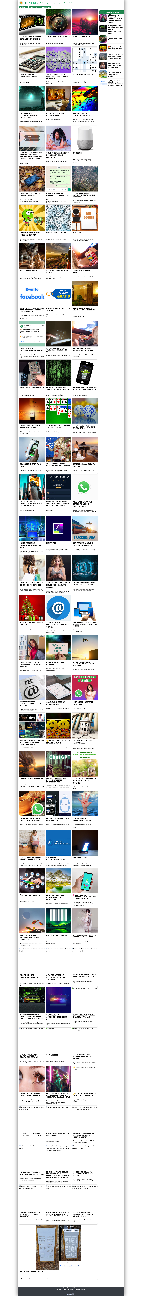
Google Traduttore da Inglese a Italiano (84, 1016)
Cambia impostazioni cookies (73, 1289)
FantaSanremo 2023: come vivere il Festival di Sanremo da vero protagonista (58, 503)
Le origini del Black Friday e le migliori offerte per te (31, 1134)
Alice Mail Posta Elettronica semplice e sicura (57, 624)
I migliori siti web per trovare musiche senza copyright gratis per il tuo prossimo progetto (83, 120)
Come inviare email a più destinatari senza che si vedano (83, 1174)
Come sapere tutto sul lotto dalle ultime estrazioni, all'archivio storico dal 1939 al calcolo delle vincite (84, 433)
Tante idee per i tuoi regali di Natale (28, 629)
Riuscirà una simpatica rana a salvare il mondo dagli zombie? (31, 240)
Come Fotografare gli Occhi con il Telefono (30, 1094)
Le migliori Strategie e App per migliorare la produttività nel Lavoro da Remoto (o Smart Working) (57, 1174)
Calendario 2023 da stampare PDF (55, 703)
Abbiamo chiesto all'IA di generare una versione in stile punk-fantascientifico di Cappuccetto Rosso (58, 786)
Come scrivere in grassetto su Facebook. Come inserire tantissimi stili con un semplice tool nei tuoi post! (32, 356)
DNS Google (78, 233)
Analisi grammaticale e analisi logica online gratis (84, 309)
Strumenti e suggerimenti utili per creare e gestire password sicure (31, 162)
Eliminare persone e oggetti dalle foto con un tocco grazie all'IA (83, 942)
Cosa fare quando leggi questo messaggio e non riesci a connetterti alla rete (31, 552)
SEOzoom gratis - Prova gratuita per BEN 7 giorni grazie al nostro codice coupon (84, 1141)
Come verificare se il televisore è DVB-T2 (30, 426)
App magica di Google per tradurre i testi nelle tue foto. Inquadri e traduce (37, 1278)
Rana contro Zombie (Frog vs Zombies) (30, 234)
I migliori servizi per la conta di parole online (56, 239)
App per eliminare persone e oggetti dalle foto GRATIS (84, 936)
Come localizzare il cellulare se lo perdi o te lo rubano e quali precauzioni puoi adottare (31, 200)
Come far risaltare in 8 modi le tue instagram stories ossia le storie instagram (30, 1179)
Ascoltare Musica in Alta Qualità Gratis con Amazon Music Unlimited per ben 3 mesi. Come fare (57, 1220)
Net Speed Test (80, 857)
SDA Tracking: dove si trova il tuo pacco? (83, 544)
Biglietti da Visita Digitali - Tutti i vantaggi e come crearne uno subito (57, 669)
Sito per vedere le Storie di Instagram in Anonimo (57, 977)
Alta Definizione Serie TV (32, 388)
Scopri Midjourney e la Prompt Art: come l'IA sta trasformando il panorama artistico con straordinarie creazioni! (57, 1102)
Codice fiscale (73, 1292)
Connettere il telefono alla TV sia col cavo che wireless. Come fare (30, 671)
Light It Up (51, 543)
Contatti (83, 1289)
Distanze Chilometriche (31, 778)
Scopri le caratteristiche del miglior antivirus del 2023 (84, 1220)
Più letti (64, 1287)
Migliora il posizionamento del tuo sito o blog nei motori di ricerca (84, 1135)
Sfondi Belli (52, 1055)
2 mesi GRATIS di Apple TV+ (26, 748)
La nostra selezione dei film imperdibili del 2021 (84, 277)
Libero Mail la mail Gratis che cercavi (29, 1056)
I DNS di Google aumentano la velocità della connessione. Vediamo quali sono (83, 240)
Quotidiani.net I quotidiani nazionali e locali (30, 977)
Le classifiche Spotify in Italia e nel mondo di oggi (31, 470)
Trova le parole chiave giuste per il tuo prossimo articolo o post (57, 76)
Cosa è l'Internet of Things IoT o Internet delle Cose (84, 583)
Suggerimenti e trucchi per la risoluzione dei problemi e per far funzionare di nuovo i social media (83, 826)
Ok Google (77, 153)
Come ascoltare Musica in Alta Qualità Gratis (57, 1214)
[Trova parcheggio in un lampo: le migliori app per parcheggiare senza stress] (103, 28)
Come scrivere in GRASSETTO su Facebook (31, 349)
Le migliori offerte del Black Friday (28, 1140)
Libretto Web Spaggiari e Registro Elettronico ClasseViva (30, 1214)
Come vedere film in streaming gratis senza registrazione (30, 44)
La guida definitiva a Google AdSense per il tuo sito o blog (58, 356)
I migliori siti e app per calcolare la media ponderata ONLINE (29, 81)
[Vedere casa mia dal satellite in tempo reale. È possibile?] (103, 56)
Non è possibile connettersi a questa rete (30, 545)
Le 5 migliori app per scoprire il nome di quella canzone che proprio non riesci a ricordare (84, 471)
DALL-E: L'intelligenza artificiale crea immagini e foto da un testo (31, 503)
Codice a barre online (56, 935)
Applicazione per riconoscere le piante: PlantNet (31, 937)
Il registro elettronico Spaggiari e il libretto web (31, 1220)
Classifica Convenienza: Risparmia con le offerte (84, 780)
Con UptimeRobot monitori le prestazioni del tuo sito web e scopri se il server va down (57, 394)
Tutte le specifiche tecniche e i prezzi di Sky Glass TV (58, 1024)
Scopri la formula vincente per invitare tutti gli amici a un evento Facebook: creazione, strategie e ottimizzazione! (32, 317)
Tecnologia (70, 1287)
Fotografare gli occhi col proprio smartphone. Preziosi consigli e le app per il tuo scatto (31, 1100)
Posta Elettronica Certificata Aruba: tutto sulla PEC (30, 703)
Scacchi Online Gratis (31, 270)
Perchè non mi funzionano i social (82, 819)
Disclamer (59, 1289)
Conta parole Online (56, 233)
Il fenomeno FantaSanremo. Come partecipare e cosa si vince (57, 509)
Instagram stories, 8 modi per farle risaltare (32, 1173)
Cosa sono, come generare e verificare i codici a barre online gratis (57, 942)
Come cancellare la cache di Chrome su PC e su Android (84, 976)
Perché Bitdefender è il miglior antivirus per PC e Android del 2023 (83, 1214)
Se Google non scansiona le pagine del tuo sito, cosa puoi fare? (31, 122)
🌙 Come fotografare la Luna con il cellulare (84, 1094)
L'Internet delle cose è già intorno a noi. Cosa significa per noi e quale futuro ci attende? (83, 590)
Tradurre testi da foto (31, 1271)
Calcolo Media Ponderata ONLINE (28, 76)
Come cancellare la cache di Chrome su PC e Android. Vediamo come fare (83, 982)
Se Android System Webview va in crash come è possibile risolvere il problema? (84, 394)
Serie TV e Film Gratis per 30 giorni (56, 114)
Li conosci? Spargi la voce (79, 708)
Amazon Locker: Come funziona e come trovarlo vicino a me (83, 664)
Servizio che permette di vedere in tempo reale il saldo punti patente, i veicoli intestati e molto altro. (58, 864)
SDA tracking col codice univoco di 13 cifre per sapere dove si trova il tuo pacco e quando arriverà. (85, 550)
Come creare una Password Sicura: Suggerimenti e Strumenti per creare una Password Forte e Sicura (31, 155)
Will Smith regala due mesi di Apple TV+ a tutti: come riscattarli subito (32, 742)
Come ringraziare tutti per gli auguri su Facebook (57, 155)
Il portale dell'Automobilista (55, 858)
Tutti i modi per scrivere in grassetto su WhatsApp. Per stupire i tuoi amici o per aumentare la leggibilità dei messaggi (58, 201)
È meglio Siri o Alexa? (30, 895)
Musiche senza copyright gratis (81, 114)
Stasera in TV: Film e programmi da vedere (83, 349)
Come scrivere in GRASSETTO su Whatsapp (58, 194)
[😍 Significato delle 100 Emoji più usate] (103, 48)
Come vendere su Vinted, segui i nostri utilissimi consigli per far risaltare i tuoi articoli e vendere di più (31, 591)
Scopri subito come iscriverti (53, 119)
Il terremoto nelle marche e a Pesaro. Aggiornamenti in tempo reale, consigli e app (83, 747)
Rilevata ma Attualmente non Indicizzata (28, 115)
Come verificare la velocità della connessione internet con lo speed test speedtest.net (83, 864)
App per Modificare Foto (58, 37)
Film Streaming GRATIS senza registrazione (31, 38)
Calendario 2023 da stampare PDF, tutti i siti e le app (57, 709)
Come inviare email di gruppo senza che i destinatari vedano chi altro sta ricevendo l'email (84, 1180)
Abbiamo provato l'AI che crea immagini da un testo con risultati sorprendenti (31, 509)
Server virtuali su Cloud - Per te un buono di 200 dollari (83, 1056)
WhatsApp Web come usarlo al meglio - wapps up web (82, 504)
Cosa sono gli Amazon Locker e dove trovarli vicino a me (83, 670)
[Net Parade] (21, 3)
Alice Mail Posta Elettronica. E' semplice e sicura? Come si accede (58, 631)
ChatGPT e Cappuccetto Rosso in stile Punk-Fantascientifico (56, 780)
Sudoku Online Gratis (83, 75)
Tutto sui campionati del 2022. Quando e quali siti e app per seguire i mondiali (58, 1140)
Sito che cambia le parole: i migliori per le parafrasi (31, 858)
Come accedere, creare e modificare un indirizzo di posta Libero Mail (32, 1062)
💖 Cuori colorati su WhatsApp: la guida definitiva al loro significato (85, 897)
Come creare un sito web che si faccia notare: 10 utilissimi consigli (85, 624)
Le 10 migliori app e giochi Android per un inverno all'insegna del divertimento (58, 471)
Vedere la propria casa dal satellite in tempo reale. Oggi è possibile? (84, 201)
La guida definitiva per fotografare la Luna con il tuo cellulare (84, 1100)
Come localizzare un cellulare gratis (30, 194)
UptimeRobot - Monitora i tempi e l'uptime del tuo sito (58, 388)
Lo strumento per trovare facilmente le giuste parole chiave (57, 82)
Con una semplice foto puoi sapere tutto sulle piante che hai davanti (31, 944)
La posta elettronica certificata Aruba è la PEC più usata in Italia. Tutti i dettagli (31, 710)
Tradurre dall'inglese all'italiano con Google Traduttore (83, 1022)
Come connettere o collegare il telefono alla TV (30, 664)
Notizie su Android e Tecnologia (27, 1282)
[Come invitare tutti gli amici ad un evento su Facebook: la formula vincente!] (103, 83)
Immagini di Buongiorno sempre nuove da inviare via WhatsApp (31, 825)
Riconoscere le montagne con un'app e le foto (57, 903)
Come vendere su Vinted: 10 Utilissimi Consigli (31, 584)
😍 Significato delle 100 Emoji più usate (58, 742)
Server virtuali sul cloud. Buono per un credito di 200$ (84, 1063)
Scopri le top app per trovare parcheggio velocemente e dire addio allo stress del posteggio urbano (32, 1023)
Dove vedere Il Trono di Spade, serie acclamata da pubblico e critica (58, 277)
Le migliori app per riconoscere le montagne (55, 897)
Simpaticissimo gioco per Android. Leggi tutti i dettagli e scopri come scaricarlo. (57, 550)
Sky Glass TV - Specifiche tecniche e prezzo (56, 1017)
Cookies (64, 1289)
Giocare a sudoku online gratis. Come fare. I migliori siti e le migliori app (83, 81)
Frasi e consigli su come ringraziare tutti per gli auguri (57, 162)
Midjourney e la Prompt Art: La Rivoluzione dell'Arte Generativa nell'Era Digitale (58, 1095)
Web (75, 1287)
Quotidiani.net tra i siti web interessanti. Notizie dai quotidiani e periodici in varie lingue (32, 984)
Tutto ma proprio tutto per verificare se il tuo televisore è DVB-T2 (30, 432)
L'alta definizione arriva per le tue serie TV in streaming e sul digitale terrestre (30, 394)
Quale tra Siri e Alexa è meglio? (27, 901)
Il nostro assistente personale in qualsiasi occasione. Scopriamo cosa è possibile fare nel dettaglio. (84, 161)
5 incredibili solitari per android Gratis (58, 426)
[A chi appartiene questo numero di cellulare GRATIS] (103, 65)
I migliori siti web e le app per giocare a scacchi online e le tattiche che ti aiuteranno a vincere (31, 277)
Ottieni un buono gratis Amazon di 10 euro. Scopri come (58, 315)
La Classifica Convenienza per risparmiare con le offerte (84, 787)
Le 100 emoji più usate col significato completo (57, 747)
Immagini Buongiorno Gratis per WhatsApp (30, 819)
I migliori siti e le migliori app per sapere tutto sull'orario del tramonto (83, 44)
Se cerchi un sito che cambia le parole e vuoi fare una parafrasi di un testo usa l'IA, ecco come (31, 864)
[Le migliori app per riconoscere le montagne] (103, 74)
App (78, 1287)
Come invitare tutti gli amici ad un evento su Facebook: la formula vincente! (32, 310)
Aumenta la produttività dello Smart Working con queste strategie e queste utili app (57, 1182)
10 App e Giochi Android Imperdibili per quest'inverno (58, 465)
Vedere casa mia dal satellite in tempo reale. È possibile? (84, 195)
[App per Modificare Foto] (103, 39)
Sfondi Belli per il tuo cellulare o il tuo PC (55, 1061)
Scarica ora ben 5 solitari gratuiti (53, 431)
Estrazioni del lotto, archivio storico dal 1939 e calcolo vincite (84, 427)
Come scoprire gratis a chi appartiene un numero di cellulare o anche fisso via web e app (58, 592)
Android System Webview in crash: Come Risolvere (85, 389)
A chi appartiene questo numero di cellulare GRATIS (58, 585)
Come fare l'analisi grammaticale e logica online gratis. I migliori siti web (84, 315)
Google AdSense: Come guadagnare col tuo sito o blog (57, 350)
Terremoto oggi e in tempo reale (82, 742)
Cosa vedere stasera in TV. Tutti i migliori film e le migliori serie (84, 355)
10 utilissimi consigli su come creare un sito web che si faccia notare (84, 630)
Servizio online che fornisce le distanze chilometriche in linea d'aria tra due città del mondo (32, 785)
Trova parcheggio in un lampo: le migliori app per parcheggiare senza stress (31, 1016)
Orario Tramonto (81, 37)
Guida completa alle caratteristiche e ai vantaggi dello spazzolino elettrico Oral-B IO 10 (57, 825)
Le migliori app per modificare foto (54, 43)
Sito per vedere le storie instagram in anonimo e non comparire (57, 984)
